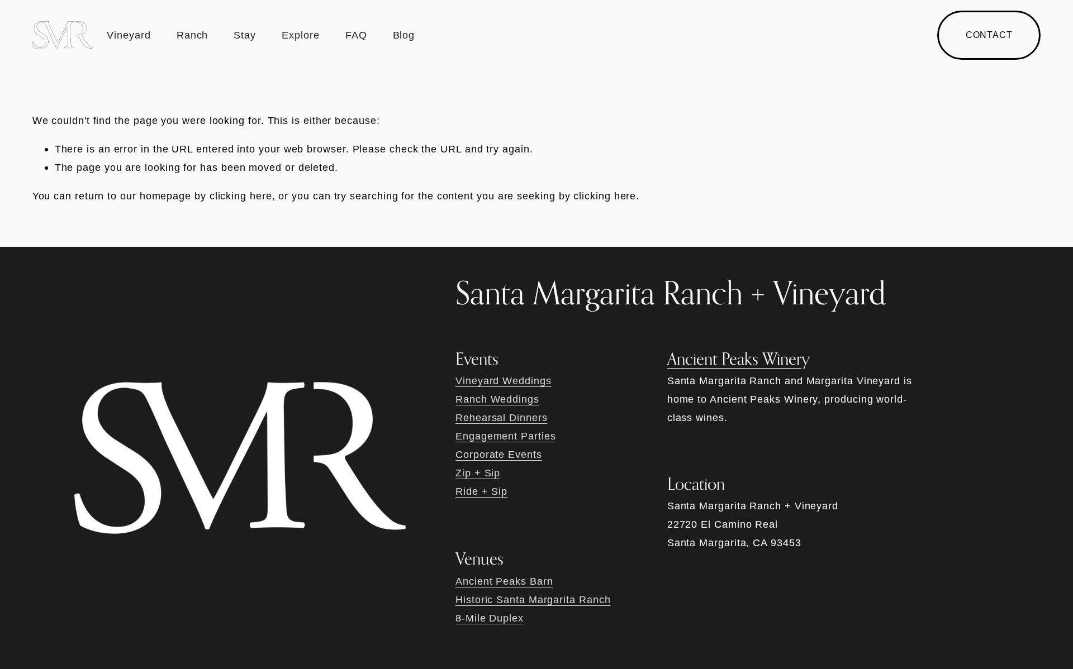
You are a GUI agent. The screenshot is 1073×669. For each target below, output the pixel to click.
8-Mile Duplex (489, 618)
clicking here (241, 196)
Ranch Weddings (497, 399)
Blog (404, 35)
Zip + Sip (477, 473)
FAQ (356, 35)
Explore (300, 35)
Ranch (192, 35)
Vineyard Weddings (503, 380)
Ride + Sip (481, 491)
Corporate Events (498, 454)
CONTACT (989, 35)
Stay (245, 35)
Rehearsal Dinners (501, 417)
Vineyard (128, 35)
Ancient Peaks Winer (734, 358)
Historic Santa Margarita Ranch (532, 599)
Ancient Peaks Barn (504, 581)
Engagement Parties (505, 436)
